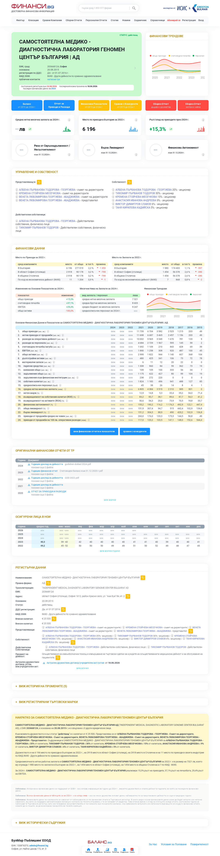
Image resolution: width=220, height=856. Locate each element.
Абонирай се (174, 20)
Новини (126, 20)
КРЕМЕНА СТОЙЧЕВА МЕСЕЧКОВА (39, 193)
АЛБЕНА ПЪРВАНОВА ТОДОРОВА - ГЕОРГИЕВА (47, 189)
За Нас (153, 844)
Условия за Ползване (174, 844)
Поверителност (199, 844)
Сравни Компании (52, 20)
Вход (201, 20)
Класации (33, 20)
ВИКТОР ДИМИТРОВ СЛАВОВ (133, 204)
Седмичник (140, 20)
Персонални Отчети (96, 20)
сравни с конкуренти (135, 431)
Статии (114, 20)
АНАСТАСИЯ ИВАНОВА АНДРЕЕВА (135, 200)
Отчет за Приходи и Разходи (59, 105)
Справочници (157, 20)
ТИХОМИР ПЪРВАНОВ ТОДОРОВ (135, 193)
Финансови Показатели (94, 105)
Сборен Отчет (161, 105)
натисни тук (53, 79)
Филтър (20, 20)
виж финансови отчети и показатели (94, 431)
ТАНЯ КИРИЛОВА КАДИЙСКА (132, 207)
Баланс (27, 105)
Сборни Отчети (74, 20)
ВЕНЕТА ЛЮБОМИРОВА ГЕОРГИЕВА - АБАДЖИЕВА (49, 196)
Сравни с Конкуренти (126, 105)
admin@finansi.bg (38, 845)
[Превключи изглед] (135, 68)
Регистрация (189, 20)
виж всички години (110, 551)
